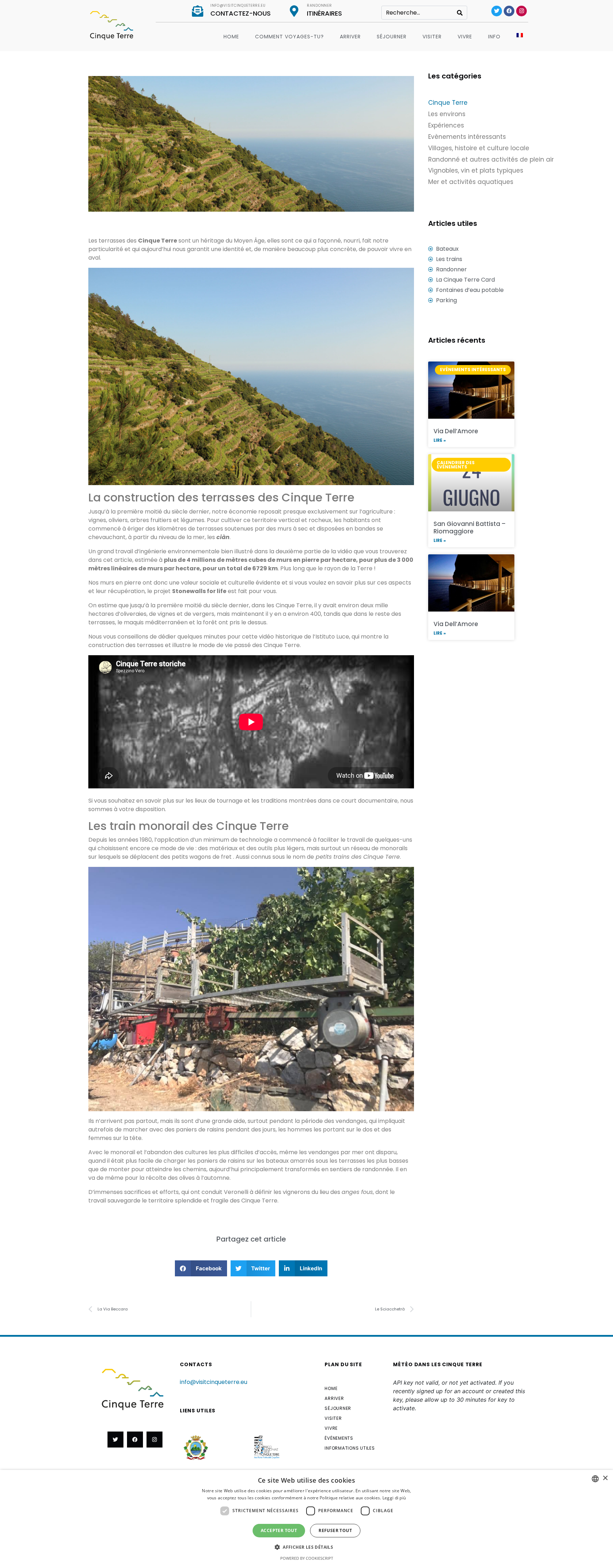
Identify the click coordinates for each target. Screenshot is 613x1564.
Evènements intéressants (467, 136)
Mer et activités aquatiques (470, 182)
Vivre (465, 36)
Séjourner (392, 36)
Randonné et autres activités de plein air (491, 159)
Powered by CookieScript (306, 1558)
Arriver (350, 36)
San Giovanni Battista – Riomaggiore (469, 527)
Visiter (432, 36)
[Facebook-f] (135, 1440)
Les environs (446, 114)
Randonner (319, 5)
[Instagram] (521, 11)
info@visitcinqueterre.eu (238, 5)
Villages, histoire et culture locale (478, 148)
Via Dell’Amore (455, 431)
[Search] (460, 12)
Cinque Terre (448, 102)
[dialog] (306, 1517)
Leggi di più (394, 1498)
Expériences (446, 125)
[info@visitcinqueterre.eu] (197, 11)
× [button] (605, 1478)
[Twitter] (496, 11)
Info (494, 36)
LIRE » (439, 440)
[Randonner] (294, 11)
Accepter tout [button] (279, 1530)
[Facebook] (509, 11)
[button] (201, 1268)
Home (231, 36)
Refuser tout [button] (335, 1530)
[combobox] (595, 1478)
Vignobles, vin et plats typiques (475, 170)
